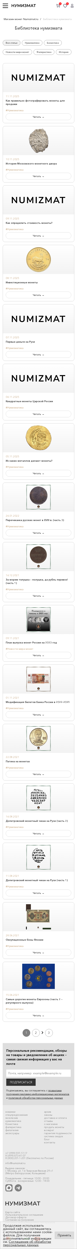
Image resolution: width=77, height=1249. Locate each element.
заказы (48, 1114)
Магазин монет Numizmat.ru (21, 19)
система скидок (53, 1136)
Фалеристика (44, 51)
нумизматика (13, 1121)
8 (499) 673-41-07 (15, 1155)
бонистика (11, 1124)
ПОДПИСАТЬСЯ (21, 1082)
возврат (49, 1130)
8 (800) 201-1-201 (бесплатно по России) (29, 1158)
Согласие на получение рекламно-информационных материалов (30, 1221)
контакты (49, 1142)
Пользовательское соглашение (24, 1214)
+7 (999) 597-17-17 (16, 1153)
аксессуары (12, 1133)
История (63, 51)
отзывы (48, 1121)
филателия (11, 1130)
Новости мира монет (17, 51)
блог (47, 1139)
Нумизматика (32, 42)
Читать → (38, 116)
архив (47, 1111)
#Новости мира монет (19, 648)
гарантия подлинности (58, 1133)
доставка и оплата (55, 1118)
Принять (64, 1235)
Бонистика (53, 42)
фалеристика (13, 1127)
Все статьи (11, 42)
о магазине (51, 1124)
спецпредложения (16, 1114)
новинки (10, 1111)
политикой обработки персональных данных (35, 1098)
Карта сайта (12, 1212)
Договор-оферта (15, 1217)
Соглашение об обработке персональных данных (27, 1243)
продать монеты (54, 1127)
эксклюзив (11, 1118)
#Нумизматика (14, 110)
